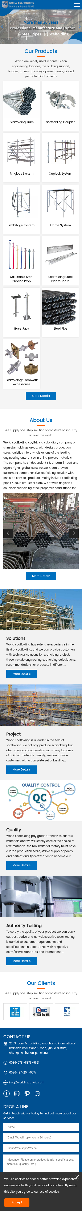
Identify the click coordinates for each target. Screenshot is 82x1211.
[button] (74, 533)
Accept (17, 1202)
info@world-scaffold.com (26, 1082)
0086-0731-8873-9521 (24, 1063)
